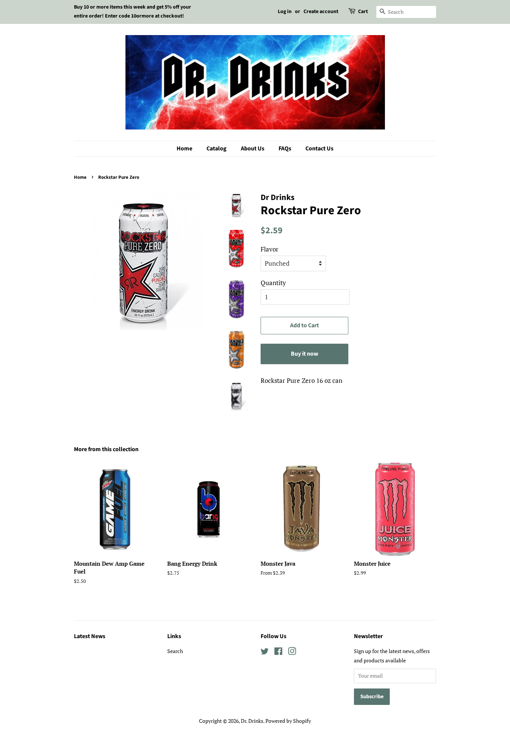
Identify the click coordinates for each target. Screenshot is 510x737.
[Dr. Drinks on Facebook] (278, 652)
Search (175, 651)
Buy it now (304, 354)
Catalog (216, 148)
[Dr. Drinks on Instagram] (292, 652)
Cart (363, 11)
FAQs (285, 148)
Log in (285, 11)
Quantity (273, 282)
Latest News (89, 636)
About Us (252, 148)
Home (184, 148)
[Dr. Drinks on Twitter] (265, 652)
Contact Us (319, 148)
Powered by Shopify (288, 720)
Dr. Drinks (252, 720)
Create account (321, 11)
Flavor (270, 249)
